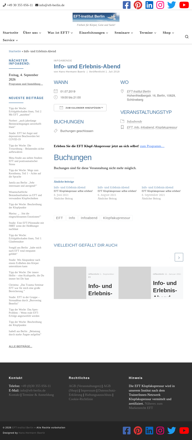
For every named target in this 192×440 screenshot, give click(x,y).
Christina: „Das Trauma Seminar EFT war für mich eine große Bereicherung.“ (26, 288)
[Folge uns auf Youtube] (184, 5)
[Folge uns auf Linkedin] (149, 5)
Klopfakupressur (166, 127)
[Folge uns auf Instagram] (160, 5)
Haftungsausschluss (98, 395)
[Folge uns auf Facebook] (126, 5)
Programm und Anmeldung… (26, 83)
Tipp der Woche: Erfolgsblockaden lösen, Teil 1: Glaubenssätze (25, 238)
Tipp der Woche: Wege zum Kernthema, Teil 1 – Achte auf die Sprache (25, 173)
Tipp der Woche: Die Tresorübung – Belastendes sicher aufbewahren (26, 148)
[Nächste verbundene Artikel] (179, 257)
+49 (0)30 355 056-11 (36, 386)
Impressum (88, 390)
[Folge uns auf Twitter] (171, 5)
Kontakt (14, 395)
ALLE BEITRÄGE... (20, 346)
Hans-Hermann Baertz (72, 71)
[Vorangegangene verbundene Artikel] (170, 257)
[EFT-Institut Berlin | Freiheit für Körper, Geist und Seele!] (96, 16)
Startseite (15, 51)
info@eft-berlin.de (33, 390)
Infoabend (147, 127)
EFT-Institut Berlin (139, 91)
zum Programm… (152, 146)
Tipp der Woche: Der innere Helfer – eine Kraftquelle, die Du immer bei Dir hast (26, 275)
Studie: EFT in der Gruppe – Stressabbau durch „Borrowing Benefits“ (25, 300)
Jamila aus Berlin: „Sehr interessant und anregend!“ (23, 184)
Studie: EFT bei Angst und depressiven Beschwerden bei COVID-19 (24, 136)
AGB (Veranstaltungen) (85, 386)
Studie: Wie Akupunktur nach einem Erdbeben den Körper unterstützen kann (24, 263)
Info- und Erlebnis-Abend (100, 293)
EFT (130, 127)
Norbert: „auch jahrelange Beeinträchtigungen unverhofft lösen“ (25, 123)
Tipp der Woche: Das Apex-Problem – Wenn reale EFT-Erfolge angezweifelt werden (24, 312)
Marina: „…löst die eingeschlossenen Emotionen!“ (25, 215)
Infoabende (134, 121)
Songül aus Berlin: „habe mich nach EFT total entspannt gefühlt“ (25, 250)
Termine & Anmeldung (38, 395)
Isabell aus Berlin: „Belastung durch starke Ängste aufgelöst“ (25, 333)
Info (136, 127)
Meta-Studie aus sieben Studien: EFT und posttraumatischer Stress (26, 161)
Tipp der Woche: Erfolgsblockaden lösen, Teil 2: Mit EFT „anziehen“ (25, 111)
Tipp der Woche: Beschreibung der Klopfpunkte (25, 206)
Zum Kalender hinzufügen (83, 107)
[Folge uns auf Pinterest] (138, 5)
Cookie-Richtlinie (81, 399)
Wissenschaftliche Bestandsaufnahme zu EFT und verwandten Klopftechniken (25, 195)
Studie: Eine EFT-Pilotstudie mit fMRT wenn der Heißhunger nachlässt (26, 226)
